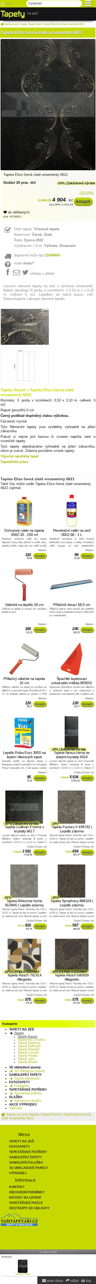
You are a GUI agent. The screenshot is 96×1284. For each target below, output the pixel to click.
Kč (3, 3)
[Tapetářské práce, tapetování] (19, 1224)
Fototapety (21, 1086)
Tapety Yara (26, 1058)
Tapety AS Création (31, 1039)
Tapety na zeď (21, 1141)
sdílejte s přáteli (42, 274)
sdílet (74, 1280)
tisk (88, 1280)
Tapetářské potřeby (27, 1093)
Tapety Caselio (28, 1052)
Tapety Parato (28, 1055)
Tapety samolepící (26, 1078)
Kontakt (17, 1187)
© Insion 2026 (48, 1252)
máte (24, 263)
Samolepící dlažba (27, 1101)
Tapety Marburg (29, 1043)
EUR (9, 3)
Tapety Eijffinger (29, 1046)
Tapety (18, 1033)
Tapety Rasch (27, 1036)
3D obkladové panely (29, 1071)
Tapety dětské (28, 1062)
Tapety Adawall (28, 1049)
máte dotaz (54, 1280)
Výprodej (15, 1108)
